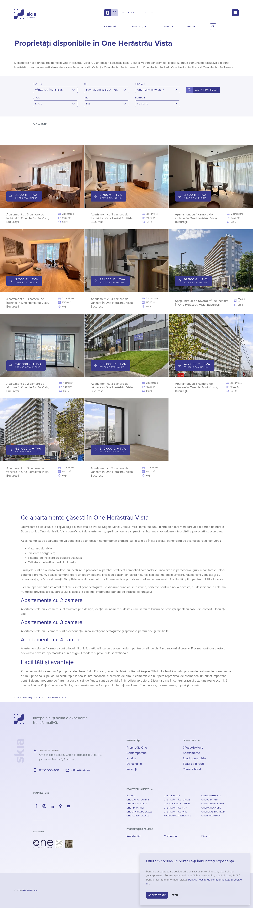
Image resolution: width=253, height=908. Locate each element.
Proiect (140, 83)
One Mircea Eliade (136, 803)
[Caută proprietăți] (213, 26)
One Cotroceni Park (138, 799)
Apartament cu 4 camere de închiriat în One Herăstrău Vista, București (196, 218)
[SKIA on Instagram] (44, 806)
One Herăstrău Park (175, 811)
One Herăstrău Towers (177, 799)
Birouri (191, 26)
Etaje (36, 97)
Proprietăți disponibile (139, 829)
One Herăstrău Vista (175, 807)
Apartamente (191, 753)
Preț (87, 97)
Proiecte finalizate (137, 789)
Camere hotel (192, 769)
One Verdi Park (209, 799)
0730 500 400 (49, 770)
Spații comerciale (194, 758)
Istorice (131, 758)
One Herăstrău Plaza (213, 811)
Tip (85, 83)
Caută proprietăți (206, 89)
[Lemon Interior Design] (69, 844)
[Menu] (235, 12)
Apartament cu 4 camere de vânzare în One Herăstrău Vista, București (112, 302)
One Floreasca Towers (177, 803)
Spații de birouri (193, 764)
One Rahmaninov (210, 815)
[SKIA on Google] (60, 806)
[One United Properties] (43, 844)
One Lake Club (172, 795)
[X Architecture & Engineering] (59, 844)
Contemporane (136, 753)
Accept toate (157, 895)
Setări (176, 895)
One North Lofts (211, 795)
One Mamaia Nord (211, 807)
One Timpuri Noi (135, 807)
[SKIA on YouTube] (68, 806)
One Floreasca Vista (212, 803)
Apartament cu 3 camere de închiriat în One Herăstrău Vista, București (27, 218)
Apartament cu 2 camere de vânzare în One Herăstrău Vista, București (27, 387)
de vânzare (189, 740)
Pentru (37, 83)
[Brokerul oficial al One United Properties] (25, 14)
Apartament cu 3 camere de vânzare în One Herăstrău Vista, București (112, 387)
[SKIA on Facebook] (36, 806)
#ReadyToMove (193, 747)
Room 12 (130, 795)
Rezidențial (139, 26)
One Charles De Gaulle (139, 811)
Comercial (166, 26)
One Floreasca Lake (137, 815)
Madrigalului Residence (177, 815)
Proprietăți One (136, 747)
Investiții (131, 769)
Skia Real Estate (29, 890)
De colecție (134, 764)
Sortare (140, 97)
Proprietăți (111, 26)
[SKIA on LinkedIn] (52, 806)
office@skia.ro (80, 770)
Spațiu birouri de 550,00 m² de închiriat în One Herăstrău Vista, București (201, 303)
